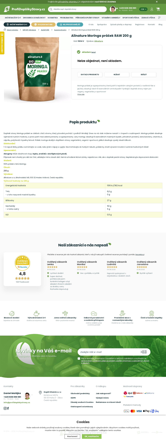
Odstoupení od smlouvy (82, 406)
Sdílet (144, 74)
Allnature (98, 41)
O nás (91, 24)
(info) (93, 52)
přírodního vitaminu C (68, 1)
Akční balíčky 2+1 (13, 18)
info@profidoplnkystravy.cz (17, 402)
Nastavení (72, 436)
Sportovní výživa (130, 18)
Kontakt (151, 24)
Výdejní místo (102, 398)
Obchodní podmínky (80, 393)
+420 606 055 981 (127, 8)
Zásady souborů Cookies (82, 402)
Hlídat (117, 74)
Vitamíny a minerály (111, 18)
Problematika (66, 18)
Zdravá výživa (148, 18)
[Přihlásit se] (152, 9)
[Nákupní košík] (158, 9)
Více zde (80, 94)
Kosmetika (53, 18)
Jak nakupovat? (103, 393)
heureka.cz (139, 254)
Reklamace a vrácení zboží (108, 402)
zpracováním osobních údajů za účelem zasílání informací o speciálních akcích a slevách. (115, 361)
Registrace (139, 24)
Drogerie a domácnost (34, 18)
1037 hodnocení (22, 282)
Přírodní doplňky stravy (87, 18)
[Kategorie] (159, 18)
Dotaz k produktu (90, 74)
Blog (160, 24)
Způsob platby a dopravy (121, 24)
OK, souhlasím (92, 436)
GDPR (73, 398)
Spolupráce (102, 24)
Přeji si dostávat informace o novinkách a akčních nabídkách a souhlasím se (115, 360)
